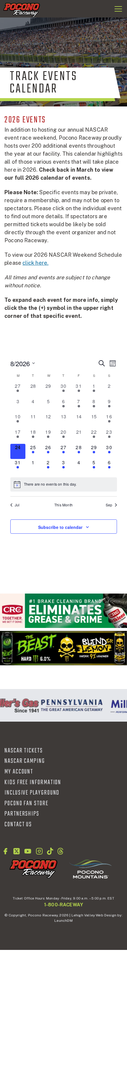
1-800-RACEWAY (63, 905)
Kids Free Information (32, 782)
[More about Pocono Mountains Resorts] (90, 869)
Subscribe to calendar (60, 527)
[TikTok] (50, 851)
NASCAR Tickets (23, 751)
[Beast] (63, 648)
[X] (16, 851)
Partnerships (21, 814)
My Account (18, 772)
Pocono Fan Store (26, 803)
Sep (109, 505)
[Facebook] (5, 851)
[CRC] (63, 611)
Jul (17, 505)
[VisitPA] (70, 705)
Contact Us (18, 824)
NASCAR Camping (24, 761)
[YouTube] (27, 851)
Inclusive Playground (31, 793)
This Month (63, 505)
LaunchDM (63, 920)
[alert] (63, 484)
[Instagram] (39, 851)
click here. (35, 263)
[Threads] (60, 851)
